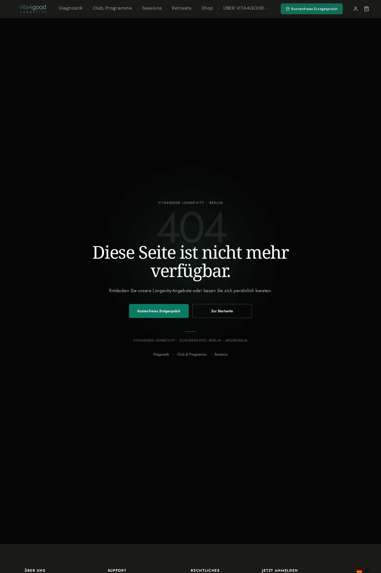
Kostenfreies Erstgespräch (159, 311)
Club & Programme (192, 354)
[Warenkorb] (366, 8)
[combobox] (363, 568)
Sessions (221, 354)
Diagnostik (161, 354)
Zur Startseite (222, 311)
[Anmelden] (355, 8)
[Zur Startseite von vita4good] (32, 9)
